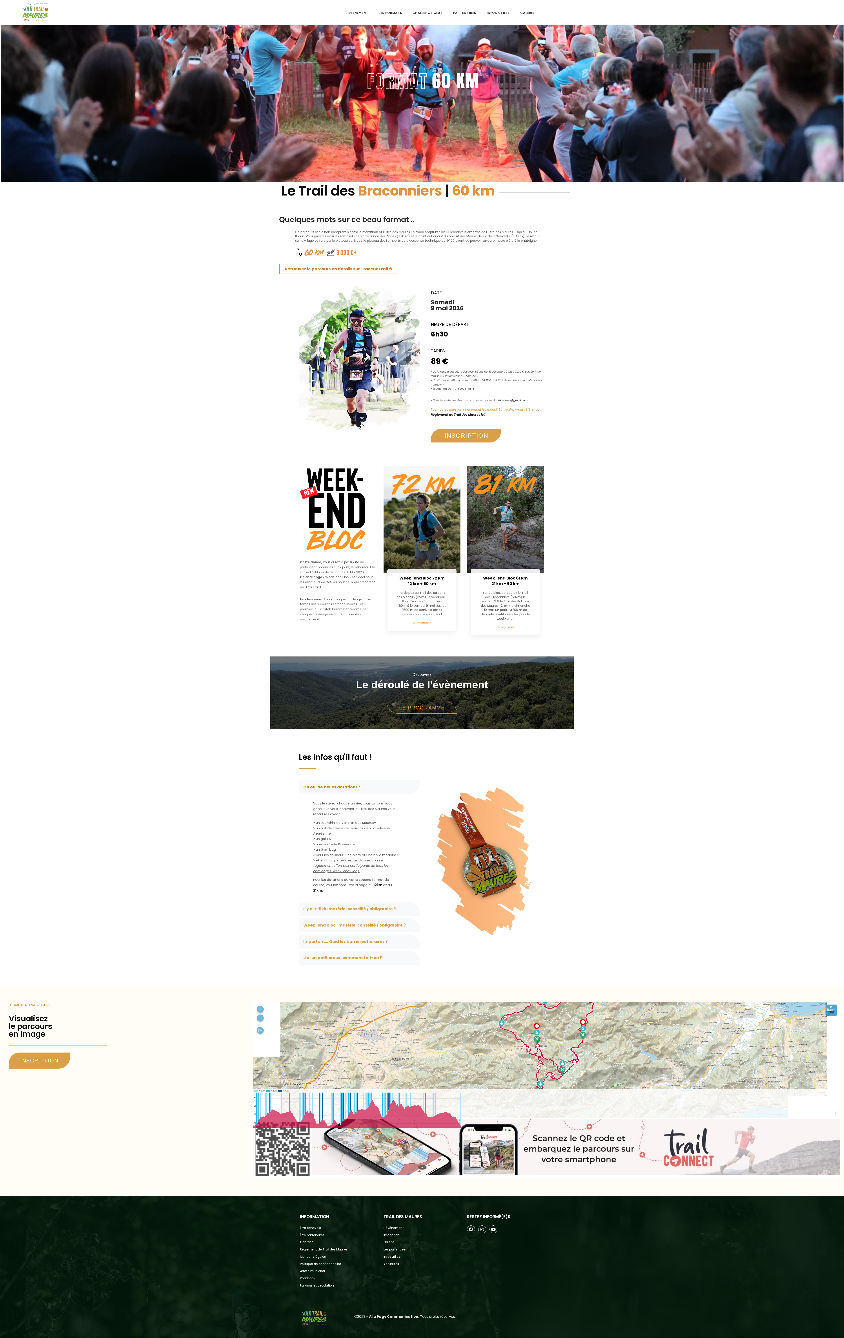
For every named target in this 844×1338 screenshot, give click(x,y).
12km (377, 885)
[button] (359, 787)
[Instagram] (482, 1229)
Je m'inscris (422, 622)
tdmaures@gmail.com (513, 400)
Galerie (527, 13)
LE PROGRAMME (422, 708)
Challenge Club (428, 13)
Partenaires (464, 13)
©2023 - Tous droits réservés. (405, 1316)
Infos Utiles (498, 13)
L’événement (357, 13)
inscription (466, 435)
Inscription (39, 1061)
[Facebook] (471, 1229)
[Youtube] (493, 1229)
